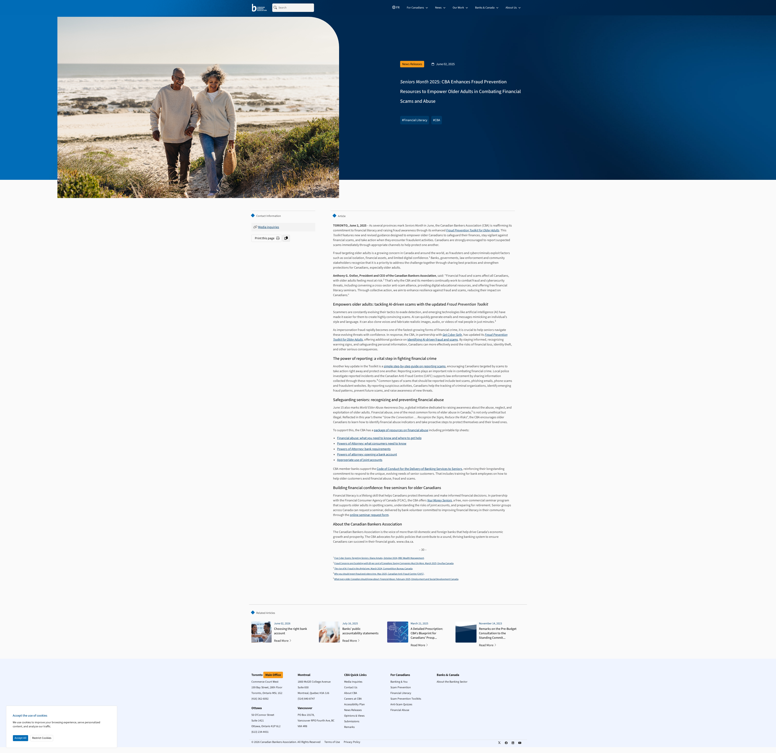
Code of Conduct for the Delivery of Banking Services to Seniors (419, 469)
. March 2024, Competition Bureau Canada (373, 568)
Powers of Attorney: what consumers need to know (371, 443)
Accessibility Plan (354, 704)
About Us (511, 8)
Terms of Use (332, 742)
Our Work (459, 8)
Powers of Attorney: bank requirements (364, 449)
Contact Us (350, 687)
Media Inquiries (353, 682)
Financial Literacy (400, 693)
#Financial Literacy (414, 120)
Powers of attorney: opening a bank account (367, 454)
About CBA (350, 693)
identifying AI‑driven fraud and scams (432, 339)
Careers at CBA (353, 699)
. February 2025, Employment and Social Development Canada (396, 579)
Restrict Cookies (41, 738)
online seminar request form (369, 515)
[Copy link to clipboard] (286, 238)
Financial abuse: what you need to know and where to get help (379, 438)
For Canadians (416, 8)
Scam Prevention (400, 687)
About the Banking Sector (452, 682)
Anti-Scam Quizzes (401, 704)
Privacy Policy (352, 742)
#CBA (436, 120)
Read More (281, 641)
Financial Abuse (399, 710)
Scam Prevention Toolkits (405, 699)
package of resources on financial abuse (401, 430)
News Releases (353, 710)
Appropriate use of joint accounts (359, 460)
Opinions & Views (354, 716)
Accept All (20, 738)
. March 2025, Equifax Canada (393, 563)
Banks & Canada (485, 8)
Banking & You (399, 682)
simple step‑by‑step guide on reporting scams (415, 366)
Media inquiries (268, 227)
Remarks (349, 727)
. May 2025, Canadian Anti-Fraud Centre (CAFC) (379, 574)
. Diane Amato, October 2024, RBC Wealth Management (379, 558)
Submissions (351, 721)
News (438, 8)
